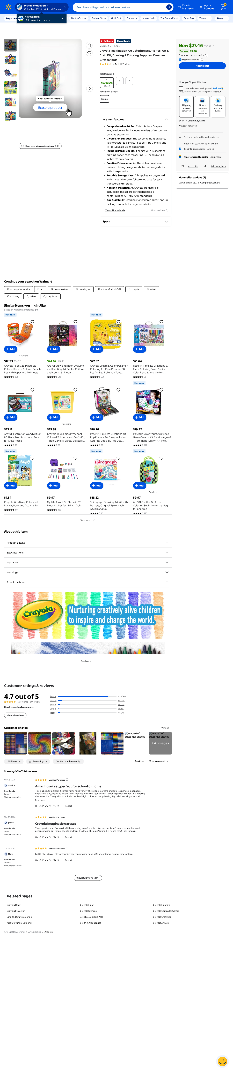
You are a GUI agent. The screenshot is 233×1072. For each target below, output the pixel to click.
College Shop (99, 18)
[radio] (107, 82)
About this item (16, 532)
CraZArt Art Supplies (90, 922)
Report (68, 805)
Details (210, 148)
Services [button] (34, 18)
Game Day (189, 18)
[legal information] (206, 55)
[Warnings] (167, 572)
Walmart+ (204, 18)
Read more (40, 800)
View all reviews (15, 715)
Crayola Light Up (161, 905)
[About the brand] (167, 582)
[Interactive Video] (10, 45)
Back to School (78, 18)
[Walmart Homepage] (8, 7)
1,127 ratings (125, 64)
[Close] (63, 18)
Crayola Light (87, 905)
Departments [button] (13, 18)
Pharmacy (132, 18)
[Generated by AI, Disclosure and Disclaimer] (167, 210)
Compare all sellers (210, 182)
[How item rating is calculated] (37, 707)
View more (86, 520)
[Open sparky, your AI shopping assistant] (222, 1061)
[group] (115, 64)
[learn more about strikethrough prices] (213, 46)
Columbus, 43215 (196, 120)
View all (165, 727)
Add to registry (218, 166)
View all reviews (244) (87, 877)
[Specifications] (167, 552)
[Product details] (167, 542)
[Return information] (201, 59)
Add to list (193, 166)
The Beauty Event (169, 18)
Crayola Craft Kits (162, 916)
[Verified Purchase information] (67, 779)
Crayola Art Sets (161, 922)
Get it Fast (116, 18)
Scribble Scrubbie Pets (91, 916)
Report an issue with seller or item (201, 143)
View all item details (115, 210)
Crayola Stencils (88, 911)
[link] (160, 743)
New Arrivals (148, 18)
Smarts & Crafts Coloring (19, 916)
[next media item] (89, 88)
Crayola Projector (16, 911)
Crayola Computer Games (166, 911)
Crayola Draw (13, 905)
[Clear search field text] (161, 7)
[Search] (169, 7)
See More (86, 661)
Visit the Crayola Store (111, 46)
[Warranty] (167, 562)
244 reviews (35, 702)
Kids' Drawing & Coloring (19, 922)
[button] (186, 7)
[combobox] (123, 7)
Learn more (215, 157)
